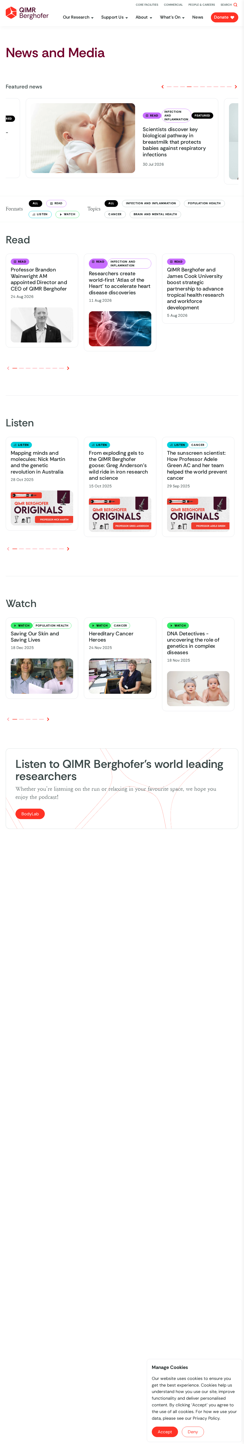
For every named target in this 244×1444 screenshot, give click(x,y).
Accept (165, 1432)
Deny (193, 1432)
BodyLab (30, 814)
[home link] (27, 13)
